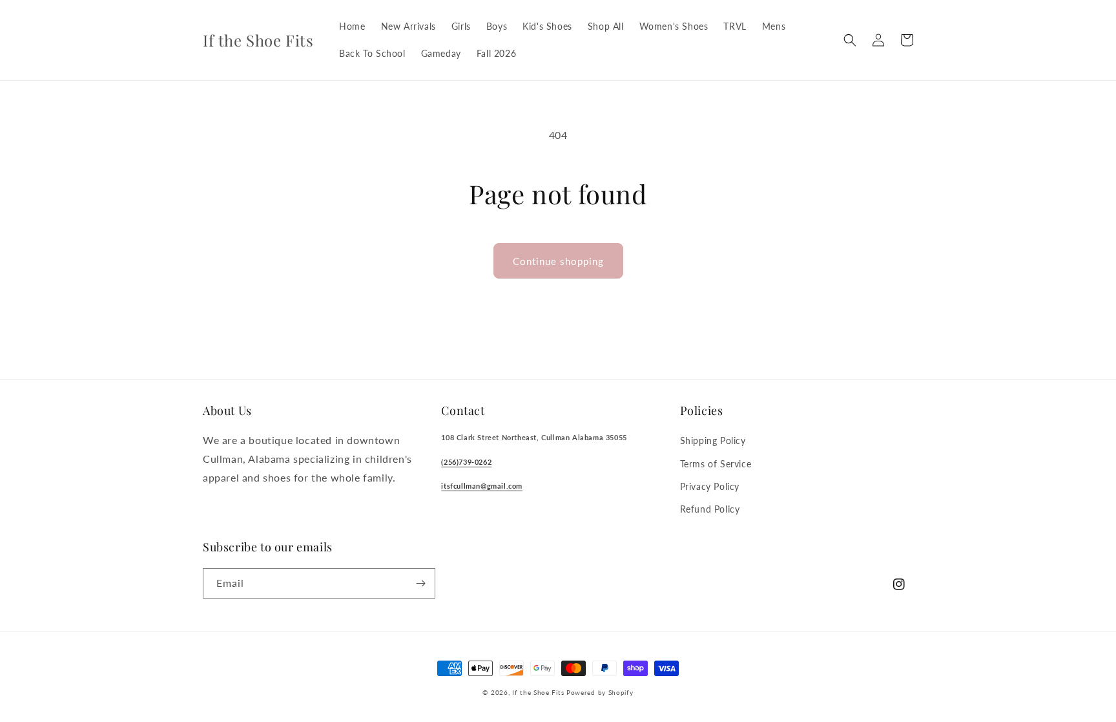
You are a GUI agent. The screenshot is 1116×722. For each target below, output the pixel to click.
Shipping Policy (713, 440)
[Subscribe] (420, 583)
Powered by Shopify (600, 692)
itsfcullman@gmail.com (481, 486)
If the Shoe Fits (538, 692)
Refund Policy (710, 509)
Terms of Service (716, 463)
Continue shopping (558, 261)
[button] (850, 40)
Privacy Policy (709, 486)
